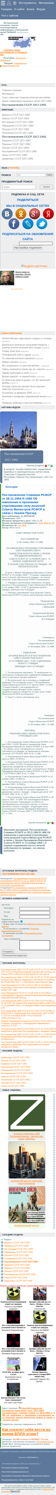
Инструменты (27, 2)
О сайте (19, 9)
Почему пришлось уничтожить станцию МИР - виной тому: (39, 1374)
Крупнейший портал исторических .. (13, 1378)
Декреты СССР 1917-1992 (16, 114)
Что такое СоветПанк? (13, 1403)
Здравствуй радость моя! (19, 372)
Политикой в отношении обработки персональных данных (25, 1476)
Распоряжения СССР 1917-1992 (19, 151)
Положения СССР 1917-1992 (17, 133)
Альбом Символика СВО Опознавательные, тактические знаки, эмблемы (26, 1136)
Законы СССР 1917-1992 (15, 118)
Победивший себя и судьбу (20, 354)
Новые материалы (12, 333)
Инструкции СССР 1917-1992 (17, 122)
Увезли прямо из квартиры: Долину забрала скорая (23, 274)
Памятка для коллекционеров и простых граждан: (13, 1303)
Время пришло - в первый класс (23, 376)
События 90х (39, 1309)
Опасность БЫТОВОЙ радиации (13, 1308)
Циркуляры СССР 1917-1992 (17, 158)
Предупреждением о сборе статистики (17, 1480)
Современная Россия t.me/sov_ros (13, 64)
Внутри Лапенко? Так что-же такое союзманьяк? (13, 1399)
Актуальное (21, 58)
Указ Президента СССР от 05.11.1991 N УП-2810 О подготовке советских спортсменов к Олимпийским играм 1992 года (26, 987)
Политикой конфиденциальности (15, 1472)
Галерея (6, 9)
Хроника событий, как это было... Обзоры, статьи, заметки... (40, 1304)
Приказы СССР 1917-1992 (16, 144)
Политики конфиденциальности (20, 929)
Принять (14, 1491)
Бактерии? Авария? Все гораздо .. (40, 1380)
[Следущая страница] (54, 1161)
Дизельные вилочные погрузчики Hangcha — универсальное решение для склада (26, 346)
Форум (41, 9)
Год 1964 (22, 525)
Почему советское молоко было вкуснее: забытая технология (24, 387)
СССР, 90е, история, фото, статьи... (13, 1373)
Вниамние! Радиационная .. (13, 1330)
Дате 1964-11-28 (46, 523)
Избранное (5, 60)
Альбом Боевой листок (26, 1225)
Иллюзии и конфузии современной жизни (27, 397)
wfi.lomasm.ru (32, 1457)
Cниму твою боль (15, 351)
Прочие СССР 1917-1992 (15, 147)
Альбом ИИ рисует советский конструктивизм (26, 1182)
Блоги (30, 9)
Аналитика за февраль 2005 (21, 392)
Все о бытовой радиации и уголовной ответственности (13, 1326)
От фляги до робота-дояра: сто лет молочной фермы (26, 381)
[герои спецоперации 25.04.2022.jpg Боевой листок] (26, 1222)
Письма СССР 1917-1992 (15, 129)
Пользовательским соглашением (14, 1468)
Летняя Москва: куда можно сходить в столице (26, 339)
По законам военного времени (22, 358)
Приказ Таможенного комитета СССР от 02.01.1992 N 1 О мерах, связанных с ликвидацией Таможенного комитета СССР (28, 1023)
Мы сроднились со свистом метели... (25, 365)
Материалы (46, 2)
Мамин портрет (14, 362)
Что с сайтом (9, 15)
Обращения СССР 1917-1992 (18, 125)
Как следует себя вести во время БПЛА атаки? (26, 1432)
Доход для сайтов (16, 289)
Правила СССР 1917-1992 (16, 140)
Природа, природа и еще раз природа (26, 402)
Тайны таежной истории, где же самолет (27, 369)
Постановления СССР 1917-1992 (24, 136)
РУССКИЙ (13, 168)
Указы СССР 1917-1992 (14, 155)
